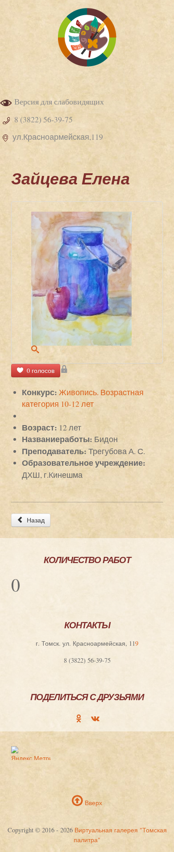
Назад (35, 520)
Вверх (92, 802)
